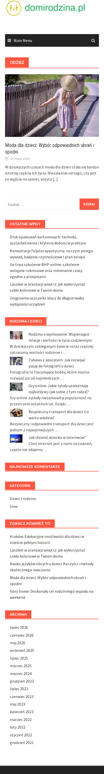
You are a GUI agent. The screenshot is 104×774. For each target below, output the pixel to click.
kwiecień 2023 (22, 711)
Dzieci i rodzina (23, 498)
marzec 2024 (21, 673)
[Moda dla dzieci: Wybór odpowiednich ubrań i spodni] (52, 105)
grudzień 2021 (22, 742)
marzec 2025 (21, 665)
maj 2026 (17, 642)
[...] (55, 179)
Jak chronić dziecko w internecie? (57, 437)
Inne (14, 506)
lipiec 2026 (19, 627)
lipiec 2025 (19, 658)
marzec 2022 (21, 719)
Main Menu (23, 40)
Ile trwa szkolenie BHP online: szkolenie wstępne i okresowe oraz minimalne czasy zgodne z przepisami (46, 270)
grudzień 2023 (22, 681)
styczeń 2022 (21, 734)
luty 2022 (17, 727)
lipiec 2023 (19, 688)
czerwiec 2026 (22, 635)
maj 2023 (17, 704)
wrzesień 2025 (22, 650)
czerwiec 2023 (22, 696)
